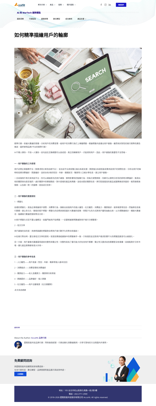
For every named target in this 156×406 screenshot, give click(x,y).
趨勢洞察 (17, 327)
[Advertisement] (78, 309)
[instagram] (105, 5)
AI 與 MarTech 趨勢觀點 (29, 12)
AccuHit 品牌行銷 (38, 338)
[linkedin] (110, 5)
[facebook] (101, 5)
